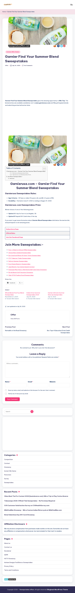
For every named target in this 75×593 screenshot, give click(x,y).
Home (4, 11)
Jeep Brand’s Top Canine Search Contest (21, 267)
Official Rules (10, 233)
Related (12, 178)
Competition (8, 459)
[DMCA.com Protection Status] (10, 579)
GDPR (6, 555)
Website (52, 382)
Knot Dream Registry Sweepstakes (19, 264)
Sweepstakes (8, 482)
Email (30, 382)
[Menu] (71, 4)
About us (7, 543)
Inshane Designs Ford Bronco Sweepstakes (18, 562)
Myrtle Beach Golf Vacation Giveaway (20, 272)
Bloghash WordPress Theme (57, 589)
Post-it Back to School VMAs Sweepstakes (22, 250)
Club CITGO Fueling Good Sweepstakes (21, 275)
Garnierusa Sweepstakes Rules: (20, 173)
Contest (7, 463)
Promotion (7, 475)
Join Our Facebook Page (14, 237)
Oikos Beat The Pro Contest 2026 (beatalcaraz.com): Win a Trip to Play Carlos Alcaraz (36, 496)
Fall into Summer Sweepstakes (18, 261)
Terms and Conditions (11, 570)
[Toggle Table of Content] (43, 168)
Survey (6, 479)
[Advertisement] (37, 84)
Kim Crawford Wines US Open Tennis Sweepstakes (24, 255)
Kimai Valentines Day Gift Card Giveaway (19, 515)
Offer (13, 315)
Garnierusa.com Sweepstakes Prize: (22, 174)
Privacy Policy (8, 566)
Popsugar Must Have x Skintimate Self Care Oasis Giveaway (27, 269)
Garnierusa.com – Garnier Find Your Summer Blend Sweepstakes (26, 171)
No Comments (28, 65)
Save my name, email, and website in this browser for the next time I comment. (31, 390)
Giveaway (7, 467)
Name (7, 382)
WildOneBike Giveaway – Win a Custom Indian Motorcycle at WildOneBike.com (33, 510)
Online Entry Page (12, 229)
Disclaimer (7, 551)
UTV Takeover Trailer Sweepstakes (19, 258)
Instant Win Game (13, 52)
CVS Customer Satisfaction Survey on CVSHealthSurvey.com (26, 505)
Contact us (8, 547)
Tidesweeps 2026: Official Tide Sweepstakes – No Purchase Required (29, 501)
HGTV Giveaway (9, 558)
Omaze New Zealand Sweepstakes (19, 253)
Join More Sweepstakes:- (15, 176)
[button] (15, 319)
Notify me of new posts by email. (18, 393)
